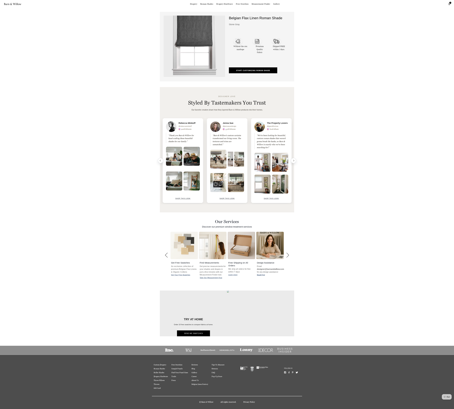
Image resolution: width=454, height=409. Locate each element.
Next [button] (287, 255)
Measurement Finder (261, 4)
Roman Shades (206, 4)
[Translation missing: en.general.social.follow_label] (285, 373)
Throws (156, 384)
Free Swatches (242, 4)
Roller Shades (159, 372)
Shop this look (182, 198)
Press (173, 380)
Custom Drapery (160, 365)
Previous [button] (166, 255)
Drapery (193, 4)
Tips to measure (218, 365)
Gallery (276, 4)
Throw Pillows (159, 380)
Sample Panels (177, 369)
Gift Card (157, 388)
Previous (160, 160)
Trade (173, 376)
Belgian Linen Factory (200, 384)
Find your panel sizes (179, 372)
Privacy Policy (249, 402)
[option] (183, 160)
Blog (193, 369)
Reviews (195, 365)
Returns (215, 369)
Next (293, 160)
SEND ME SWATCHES (193, 333)
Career (194, 376)
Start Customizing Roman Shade (253, 70)
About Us (195, 380)
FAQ (213, 372)
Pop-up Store (217, 376)
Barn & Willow (207, 402)
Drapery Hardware (224, 4)
